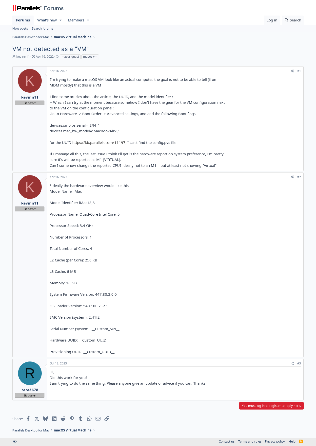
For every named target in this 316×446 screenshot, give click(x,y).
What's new (47, 19)
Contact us (227, 441)
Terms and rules (249, 441)
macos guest (70, 56)
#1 (299, 71)
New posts (20, 28)
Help (292, 441)
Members (76, 19)
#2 (299, 177)
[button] (60, 20)
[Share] (292, 71)
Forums (23, 19)
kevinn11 (23, 56)
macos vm (90, 56)
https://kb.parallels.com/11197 (98, 142)
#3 (299, 363)
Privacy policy (275, 441)
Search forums (42, 28)
